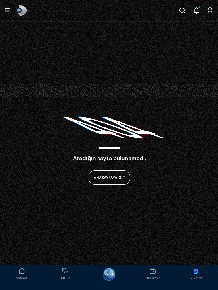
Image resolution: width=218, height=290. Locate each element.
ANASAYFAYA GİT (109, 177)
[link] (21, 10)
